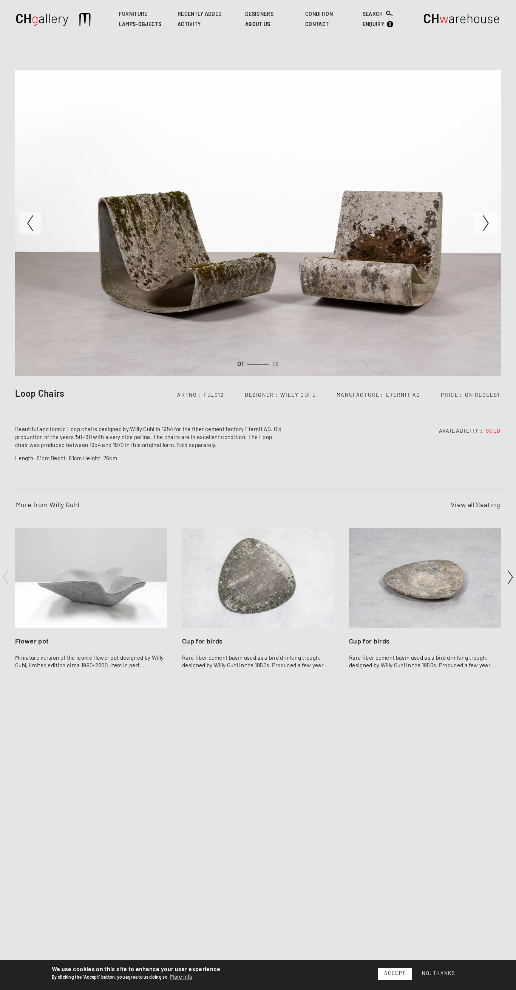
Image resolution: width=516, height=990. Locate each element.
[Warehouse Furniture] (462, 21)
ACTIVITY (189, 25)
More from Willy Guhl (47, 505)
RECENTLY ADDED (200, 14)
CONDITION (319, 14)
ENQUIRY (377, 25)
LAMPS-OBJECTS (140, 25)
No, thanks (438, 973)
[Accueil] (42, 21)
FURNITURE (133, 14)
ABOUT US (257, 25)
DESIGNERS (259, 14)
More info (181, 977)
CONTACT (317, 25)
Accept (395, 973)
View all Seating (475, 505)
